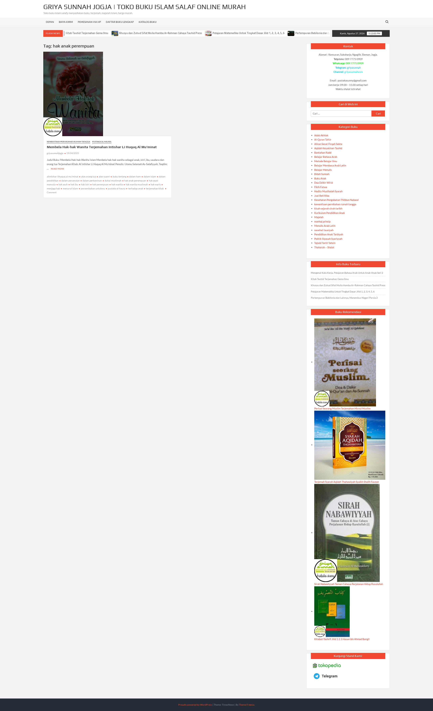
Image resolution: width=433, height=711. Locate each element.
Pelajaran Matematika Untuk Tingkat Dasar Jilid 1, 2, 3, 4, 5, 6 (230, 33)
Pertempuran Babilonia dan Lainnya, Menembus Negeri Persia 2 (313, 33)
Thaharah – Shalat (324, 247)
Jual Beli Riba (321, 195)
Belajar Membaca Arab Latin (330, 165)
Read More (57, 168)
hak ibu (74, 184)
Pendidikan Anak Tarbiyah (328, 234)
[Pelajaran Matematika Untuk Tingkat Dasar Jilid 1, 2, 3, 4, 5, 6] (189, 32)
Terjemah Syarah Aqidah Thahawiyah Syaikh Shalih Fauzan (346, 481)
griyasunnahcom (353, 71)
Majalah (318, 217)
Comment (51, 192)
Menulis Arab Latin (324, 225)
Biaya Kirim (66, 21)
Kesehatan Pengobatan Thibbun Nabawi (336, 199)
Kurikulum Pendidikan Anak (329, 212)
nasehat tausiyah (323, 230)
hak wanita (117, 184)
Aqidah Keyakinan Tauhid (328, 148)
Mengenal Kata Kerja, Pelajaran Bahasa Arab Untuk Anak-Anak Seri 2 (347, 272)
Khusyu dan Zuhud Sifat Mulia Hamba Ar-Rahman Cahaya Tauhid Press (141, 33)
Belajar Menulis (323, 169)
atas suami (104, 176)
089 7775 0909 (354, 63)
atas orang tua (88, 176)
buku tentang (119, 176)
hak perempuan (100, 184)
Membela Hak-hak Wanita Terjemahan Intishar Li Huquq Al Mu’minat (102, 147)
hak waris (156, 184)
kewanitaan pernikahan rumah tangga (68, 141)
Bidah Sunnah (321, 174)
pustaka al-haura (116, 188)
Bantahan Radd (322, 152)
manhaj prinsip (322, 221)
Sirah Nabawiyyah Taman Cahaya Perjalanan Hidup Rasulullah (348, 583)
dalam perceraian (70, 180)
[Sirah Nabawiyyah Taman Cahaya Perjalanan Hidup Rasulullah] (347, 532)
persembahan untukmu (93, 188)
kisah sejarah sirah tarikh (328, 208)
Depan (50, 21)
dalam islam (150, 176)
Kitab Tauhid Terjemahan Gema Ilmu (68, 33)
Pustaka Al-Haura (101, 141)
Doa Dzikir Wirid (323, 182)
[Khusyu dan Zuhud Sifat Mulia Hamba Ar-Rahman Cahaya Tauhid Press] (96, 32)
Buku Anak (320, 178)
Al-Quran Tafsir (322, 139)
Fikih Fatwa (320, 187)
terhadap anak (135, 188)
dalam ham (135, 176)
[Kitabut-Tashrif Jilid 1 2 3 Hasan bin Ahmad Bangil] (332, 611)
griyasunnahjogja (55, 153)
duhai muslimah (113, 180)
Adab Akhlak (321, 135)
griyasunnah (354, 67)
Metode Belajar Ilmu (325, 161)
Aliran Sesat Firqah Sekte (328, 143)
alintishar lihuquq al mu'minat (62, 176)
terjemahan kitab (155, 188)
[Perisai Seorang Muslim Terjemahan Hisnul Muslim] (345, 362)
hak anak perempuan (135, 180)
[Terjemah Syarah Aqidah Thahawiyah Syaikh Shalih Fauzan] (349, 444)
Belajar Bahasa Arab (325, 156)
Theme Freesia (246, 704)
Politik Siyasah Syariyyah (328, 238)
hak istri (85, 184)
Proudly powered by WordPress (195, 704)
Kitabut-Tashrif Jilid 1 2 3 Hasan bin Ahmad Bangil (342, 639)
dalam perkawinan (92, 180)
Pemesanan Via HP (89, 21)
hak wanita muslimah (137, 184)
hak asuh (63, 184)
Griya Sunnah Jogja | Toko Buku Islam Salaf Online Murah (144, 7)
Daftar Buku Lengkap (120, 21)
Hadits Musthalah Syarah (328, 191)
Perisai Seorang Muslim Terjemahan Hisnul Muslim (342, 408)
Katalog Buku (147, 21)
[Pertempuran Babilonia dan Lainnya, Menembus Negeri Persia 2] (272, 32)
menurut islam (70, 188)
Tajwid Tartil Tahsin (324, 242)
